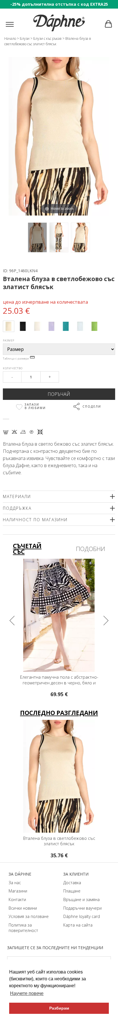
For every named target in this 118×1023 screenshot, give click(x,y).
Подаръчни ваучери (82, 908)
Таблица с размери (16, 358)
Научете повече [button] (27, 993)
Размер (8, 340)
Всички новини (23, 908)
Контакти (17, 899)
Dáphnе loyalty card (81, 916)
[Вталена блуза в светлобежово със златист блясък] (37, 237)
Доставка (72, 882)
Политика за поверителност (23, 927)
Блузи (25, 38)
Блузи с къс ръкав (47, 38)
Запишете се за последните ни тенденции (55, 947)
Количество (13, 368)
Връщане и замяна (81, 899)
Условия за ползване (29, 916)
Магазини (18, 891)
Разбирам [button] (59, 1008)
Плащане (71, 891)
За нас (15, 882)
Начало (10, 38)
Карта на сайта (78, 925)
